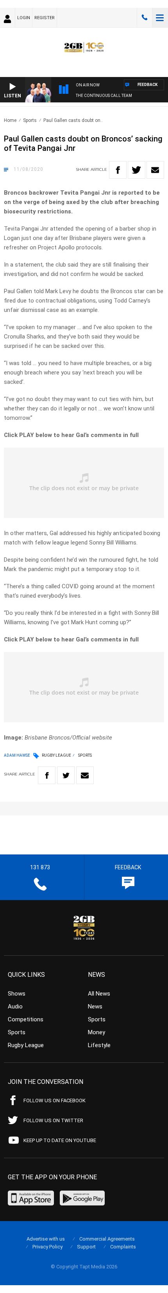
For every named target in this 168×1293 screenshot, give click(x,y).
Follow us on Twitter (53, 1120)
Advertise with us (46, 1239)
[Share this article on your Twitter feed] (136, 170)
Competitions (25, 1019)
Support (86, 1247)
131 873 (144, 17)
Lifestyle (99, 1045)
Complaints (123, 1247)
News (95, 1006)
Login (23, 17)
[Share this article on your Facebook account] (118, 170)
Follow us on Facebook (54, 1100)
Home (10, 120)
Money (96, 1032)
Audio (15, 1006)
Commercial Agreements (107, 1239)
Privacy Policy (47, 1247)
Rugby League (56, 755)
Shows (16, 993)
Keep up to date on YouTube (59, 1140)
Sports (30, 120)
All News (99, 993)
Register (44, 17)
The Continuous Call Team (104, 95)
